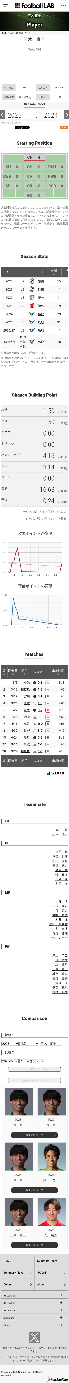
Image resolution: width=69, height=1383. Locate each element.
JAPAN (41, 1272)
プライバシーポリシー (36, 1348)
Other (6, 1325)
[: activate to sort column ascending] (18, 272)
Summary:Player (14, 1272)
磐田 (41, 281)
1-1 (40, 717)
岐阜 (27, 737)
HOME (3, 33)
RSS (64, 127)
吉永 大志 (60, 906)
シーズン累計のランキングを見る (46, 518)
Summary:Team (47, 1260)
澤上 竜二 (60, 955)
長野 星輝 (60, 978)
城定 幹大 (60, 974)
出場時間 (58, 670)
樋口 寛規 (60, 987)
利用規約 (7, 1348)
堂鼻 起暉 (60, 856)
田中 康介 (60, 861)
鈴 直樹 (61, 875)
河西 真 (61, 852)
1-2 (40, 689)
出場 (54, 270)
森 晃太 (61, 910)
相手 (24, 670)
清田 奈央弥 (58, 924)
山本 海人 (60, 834)
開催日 (12, 670)
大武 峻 (61, 879)
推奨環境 (18, 1348)
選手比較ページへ (34, 1080)
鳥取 (41, 314)
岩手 (27, 710)
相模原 (25, 689)
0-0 (40, 724)
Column (8, 1284)
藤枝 (41, 298)
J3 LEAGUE (9, 1310)
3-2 (40, 730)
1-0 (40, 703)
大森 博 (61, 901)
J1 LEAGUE (9, 1295)
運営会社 (54, 1348)
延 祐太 (61, 960)
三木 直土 (60, 969)
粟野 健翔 (60, 933)
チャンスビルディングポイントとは (44, 511)
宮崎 (27, 696)
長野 (27, 730)
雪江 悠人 (60, 865)
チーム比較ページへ (34, 1069)
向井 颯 (61, 919)
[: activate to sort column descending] (7, 272)
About (40, 1284)
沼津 (27, 717)
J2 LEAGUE (9, 1303)
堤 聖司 (61, 964)
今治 (27, 682)
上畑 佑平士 (58, 938)
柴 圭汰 (61, 929)
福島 (41, 306)
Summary (8, 1318)
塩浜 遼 (61, 983)
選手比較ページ (34, 1135)
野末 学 (61, 870)
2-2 (40, 744)
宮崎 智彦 (60, 915)
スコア (37, 672)
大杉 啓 (61, 830)
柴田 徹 (61, 884)
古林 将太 (60, 992)
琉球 (27, 703)
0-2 (40, 710)
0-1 (40, 682)
